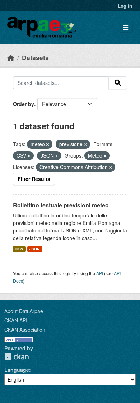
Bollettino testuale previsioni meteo (61, 205)
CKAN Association (24, 329)
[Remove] (47, 144)
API (99, 273)
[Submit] (117, 82)
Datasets (35, 57)
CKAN (16, 356)
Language (16, 369)
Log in (125, 5)
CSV (19, 248)
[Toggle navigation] (125, 28)
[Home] (10, 57)
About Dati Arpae (23, 311)
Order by (23, 103)
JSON (34, 248)
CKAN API (15, 320)
